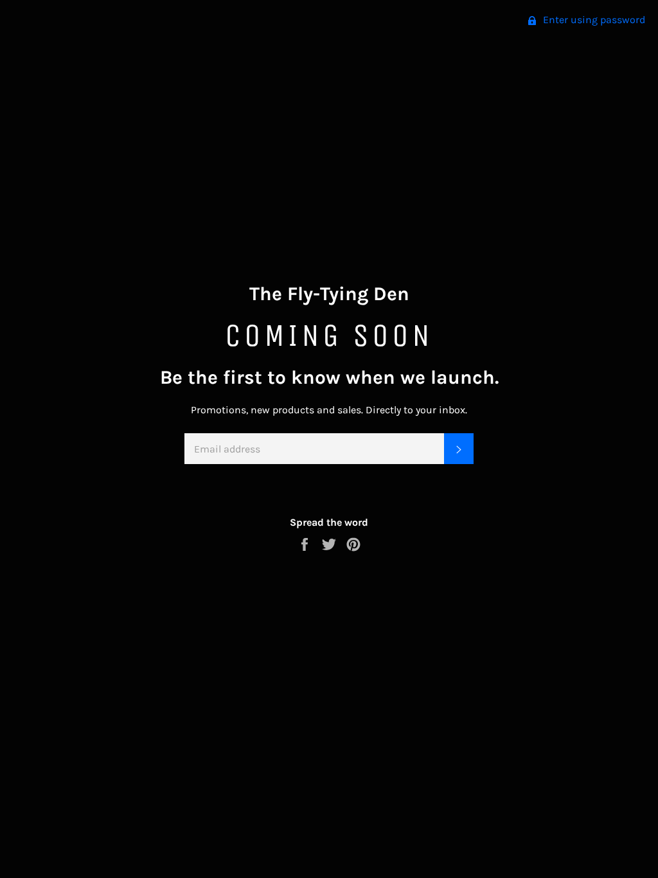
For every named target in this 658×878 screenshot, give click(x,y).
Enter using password (592, 19)
